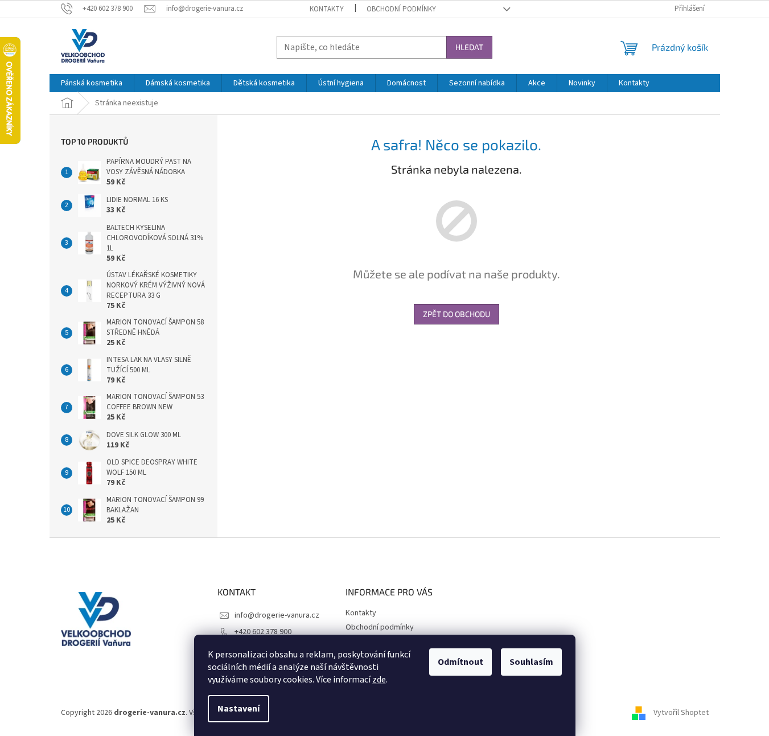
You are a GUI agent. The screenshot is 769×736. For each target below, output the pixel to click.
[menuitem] (92, 83)
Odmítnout (460, 662)
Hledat (469, 47)
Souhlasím (531, 662)
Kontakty (327, 9)
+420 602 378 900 (263, 632)
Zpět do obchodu (456, 314)
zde (379, 679)
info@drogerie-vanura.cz (277, 615)
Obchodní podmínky (401, 9)
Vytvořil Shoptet (681, 712)
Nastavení (238, 708)
